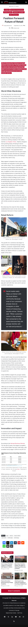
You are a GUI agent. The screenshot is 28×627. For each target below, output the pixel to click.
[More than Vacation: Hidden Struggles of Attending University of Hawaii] (21, 559)
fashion (11, 535)
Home (12, 6)
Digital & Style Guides (11, 612)
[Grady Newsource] (10, 2)
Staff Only (19, 612)
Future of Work (17, 535)
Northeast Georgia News (17, 9)
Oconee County (8, 12)
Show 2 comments (14, 591)
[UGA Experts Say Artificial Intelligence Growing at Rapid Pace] (21, 576)
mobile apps (10, 537)
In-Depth (16, 6)
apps (7, 535)
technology (16, 537)
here (18, 469)
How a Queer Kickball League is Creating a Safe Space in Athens (6, 565)
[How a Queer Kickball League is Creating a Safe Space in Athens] (7, 559)
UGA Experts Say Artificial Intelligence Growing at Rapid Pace (21, 582)
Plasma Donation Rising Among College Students (7, 582)
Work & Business (14, 14)
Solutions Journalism (19, 12)
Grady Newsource (8, 25)
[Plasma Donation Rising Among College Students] (7, 576)
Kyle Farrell (4, 537)
